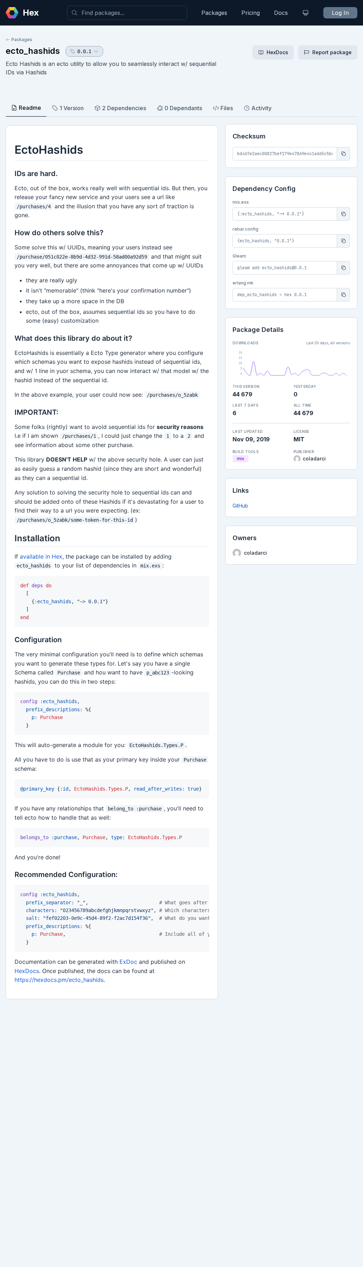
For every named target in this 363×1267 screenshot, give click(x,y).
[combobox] (127, 13)
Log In (340, 12)
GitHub (240, 506)
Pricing (250, 12)
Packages (214, 12)
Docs (281, 12)
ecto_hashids (33, 51)
